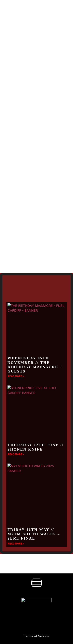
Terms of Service (36, 636)
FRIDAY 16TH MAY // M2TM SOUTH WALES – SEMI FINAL (34, 534)
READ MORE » (16, 376)
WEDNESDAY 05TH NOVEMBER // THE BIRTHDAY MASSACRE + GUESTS (35, 364)
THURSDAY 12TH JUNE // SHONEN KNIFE (36, 447)
